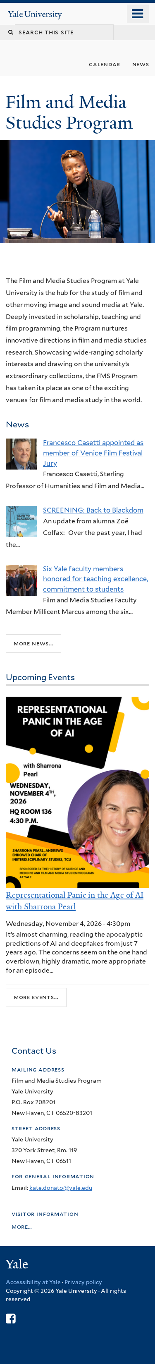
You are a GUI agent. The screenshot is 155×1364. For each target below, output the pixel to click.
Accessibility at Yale (33, 1282)
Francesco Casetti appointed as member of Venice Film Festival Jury (93, 453)
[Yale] (18, 1265)
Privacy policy (83, 1282)
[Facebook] (10, 1318)
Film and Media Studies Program (71, 112)
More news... (33, 643)
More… (22, 1226)
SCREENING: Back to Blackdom (93, 510)
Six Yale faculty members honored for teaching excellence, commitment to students (95, 579)
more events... (36, 996)
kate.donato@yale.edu (60, 1187)
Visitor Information (45, 1213)
